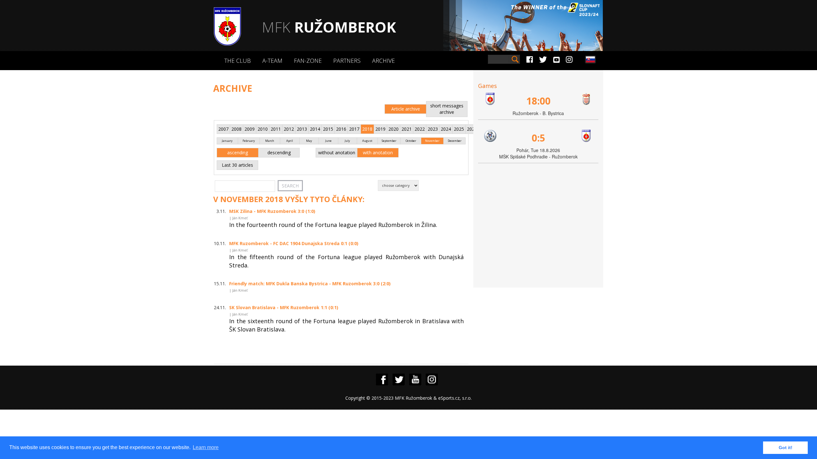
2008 (236, 129)
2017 (354, 129)
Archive (383, 60)
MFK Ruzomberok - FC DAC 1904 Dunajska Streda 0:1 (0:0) (293, 243)
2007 (223, 129)
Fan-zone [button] (308, 60)
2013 (302, 129)
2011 (276, 129)
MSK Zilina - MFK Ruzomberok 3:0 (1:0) (272, 211)
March (269, 141)
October (411, 141)
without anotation (336, 152)
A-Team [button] (272, 60)
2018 (367, 129)
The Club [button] (237, 60)
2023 (433, 129)
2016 (341, 129)
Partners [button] (347, 60)
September (389, 141)
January (227, 141)
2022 (420, 129)
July (347, 141)
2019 (380, 129)
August (367, 141)
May (309, 141)
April (289, 141)
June (328, 141)
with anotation (378, 152)
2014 (315, 129)
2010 (263, 129)
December (454, 141)
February (249, 141)
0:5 (538, 137)
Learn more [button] (206, 447)
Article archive (405, 109)
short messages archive (446, 109)
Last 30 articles (237, 165)
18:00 (538, 100)
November (432, 141)
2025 (459, 129)
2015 (328, 129)
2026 (472, 129)
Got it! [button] (785, 447)
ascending (237, 152)
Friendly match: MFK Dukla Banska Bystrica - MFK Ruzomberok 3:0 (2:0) (310, 283)
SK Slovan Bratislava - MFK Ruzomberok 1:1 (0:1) (283, 307)
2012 (289, 129)
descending (279, 152)
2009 (249, 129)
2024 (446, 129)
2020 (393, 129)
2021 (406, 129)
